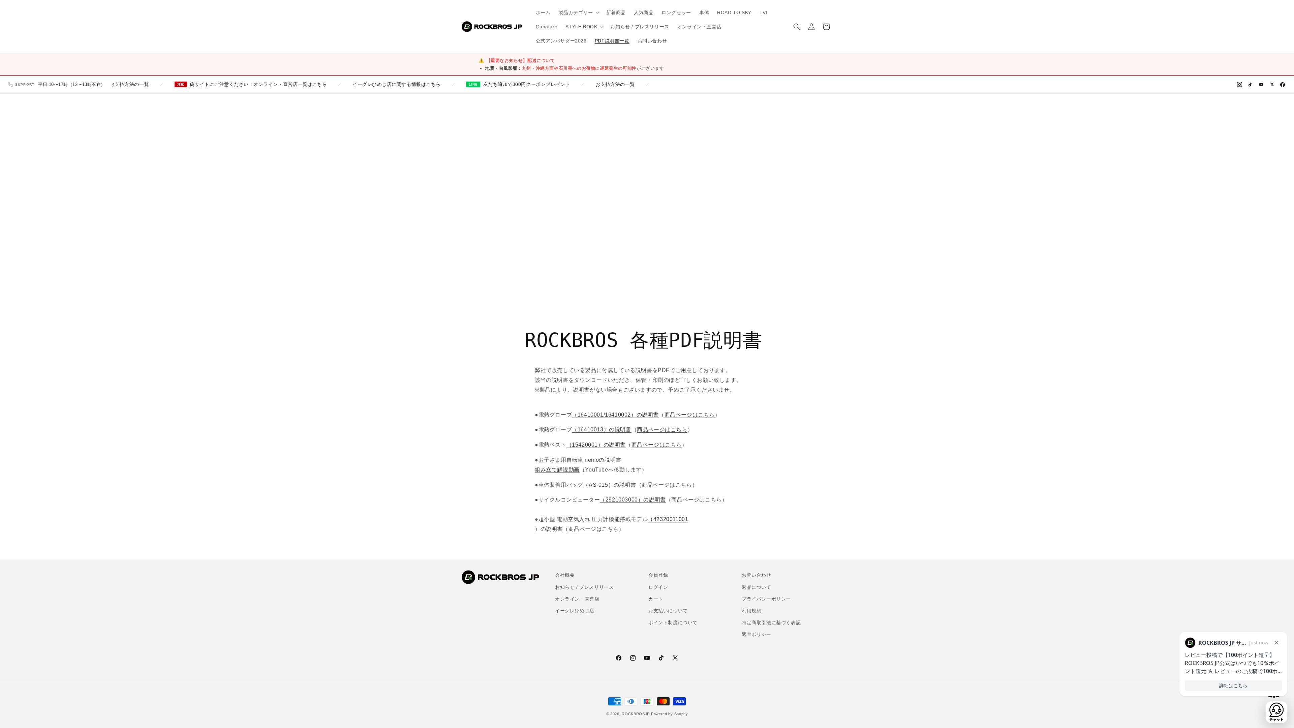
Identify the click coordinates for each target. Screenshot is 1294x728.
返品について (756, 587)
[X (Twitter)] (1271, 84)
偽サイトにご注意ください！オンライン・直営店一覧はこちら (241, 84)
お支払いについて (668, 610)
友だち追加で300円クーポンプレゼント (509, 84)
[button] (578, 12)
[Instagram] (1239, 84)
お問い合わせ (756, 575)
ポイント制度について (673, 622)
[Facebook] (1282, 84)
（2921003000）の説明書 (633, 500)
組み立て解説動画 (557, 470)
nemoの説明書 (603, 460)
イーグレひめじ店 (574, 610)
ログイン (658, 587)
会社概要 (565, 575)
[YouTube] (1261, 84)
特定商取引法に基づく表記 (771, 622)
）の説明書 (549, 529)
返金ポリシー (756, 634)
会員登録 (658, 575)
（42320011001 (668, 519)
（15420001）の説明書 (596, 445)
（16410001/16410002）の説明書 (615, 415)
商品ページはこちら (690, 415)
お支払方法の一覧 (112, 84)
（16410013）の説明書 (601, 429)
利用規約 (751, 610)
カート (655, 599)
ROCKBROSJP (636, 714)
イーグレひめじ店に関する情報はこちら (380, 84)
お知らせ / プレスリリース (584, 587)
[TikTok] (1250, 84)
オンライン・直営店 (577, 599)
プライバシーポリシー (766, 599)
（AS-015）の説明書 (609, 485)
